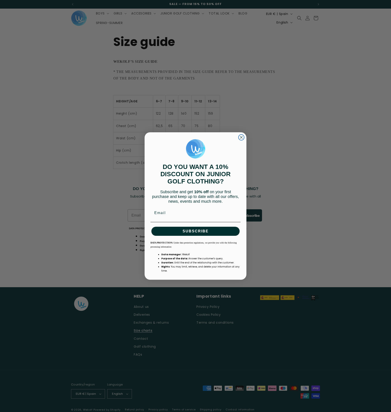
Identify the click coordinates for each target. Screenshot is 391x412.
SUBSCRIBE (196, 231)
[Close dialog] (241, 137)
